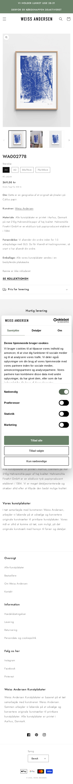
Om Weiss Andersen (15, 583)
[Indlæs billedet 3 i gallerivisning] (55, 139)
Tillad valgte (36, 450)
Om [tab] (60, 330)
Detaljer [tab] (36, 330)
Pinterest (9, 676)
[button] (4, 19)
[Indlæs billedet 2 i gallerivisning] (36, 139)
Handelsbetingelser (15, 614)
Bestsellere (10, 575)
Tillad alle (36, 440)
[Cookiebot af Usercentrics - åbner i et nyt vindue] (53, 320)
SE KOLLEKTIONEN (16, 279)
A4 (6, 169)
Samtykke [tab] (13, 330)
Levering (9, 622)
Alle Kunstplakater (14, 567)
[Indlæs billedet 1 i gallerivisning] (17, 139)
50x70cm (27, 169)
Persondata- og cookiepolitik (20, 638)
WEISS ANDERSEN (40, 778)
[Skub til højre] (69, 140)
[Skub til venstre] (4, 140)
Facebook (9, 668)
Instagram (9, 660)
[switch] (64, 403)
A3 (14, 169)
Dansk (35, 758)
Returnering (10, 630)
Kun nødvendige (36, 461)
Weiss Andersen (24, 208)
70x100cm (43, 169)
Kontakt (8, 591)
